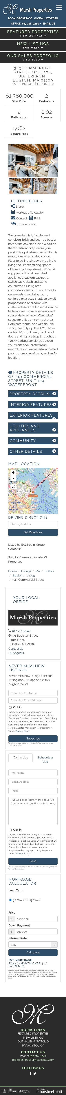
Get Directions (33, 532)
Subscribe (33, 738)
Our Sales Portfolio (33, 1041)
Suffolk (49, 571)
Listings (26, 571)
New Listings (33, 1037)
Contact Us (15, 648)
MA (38, 571)
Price (12, 912)
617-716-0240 (30, 23)
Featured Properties (33, 1033)
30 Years (18, 900)
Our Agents (16, 653)
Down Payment (19, 925)
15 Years (35, 900)
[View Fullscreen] (13, 486)
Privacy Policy (22, 731)
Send (33, 861)
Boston (17, 575)
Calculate (33, 952)
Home (12, 571)
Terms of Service (14, 869)
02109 (31, 575)
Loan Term (15, 890)
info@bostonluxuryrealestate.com (33, 1059)
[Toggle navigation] (58, 7)
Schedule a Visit (45, 759)
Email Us (49, 23)
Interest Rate (17, 938)
